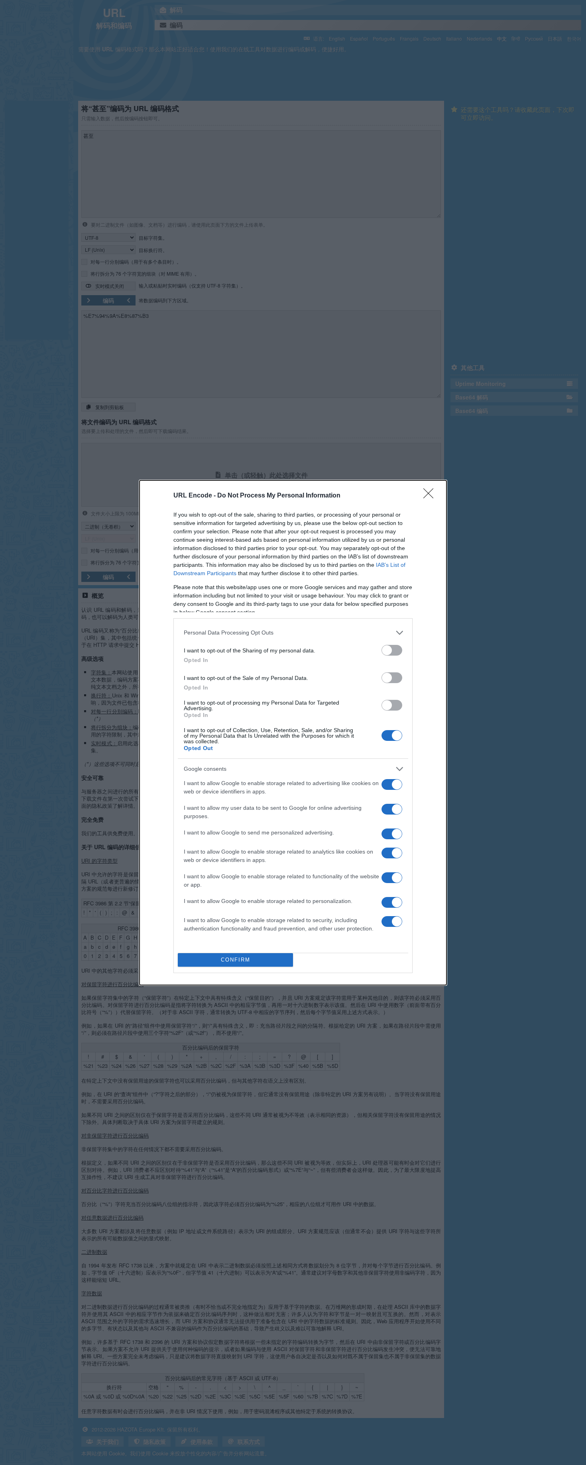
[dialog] (293, 732)
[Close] (431, 495)
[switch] (391, 650)
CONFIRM (235, 960)
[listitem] (293, 633)
